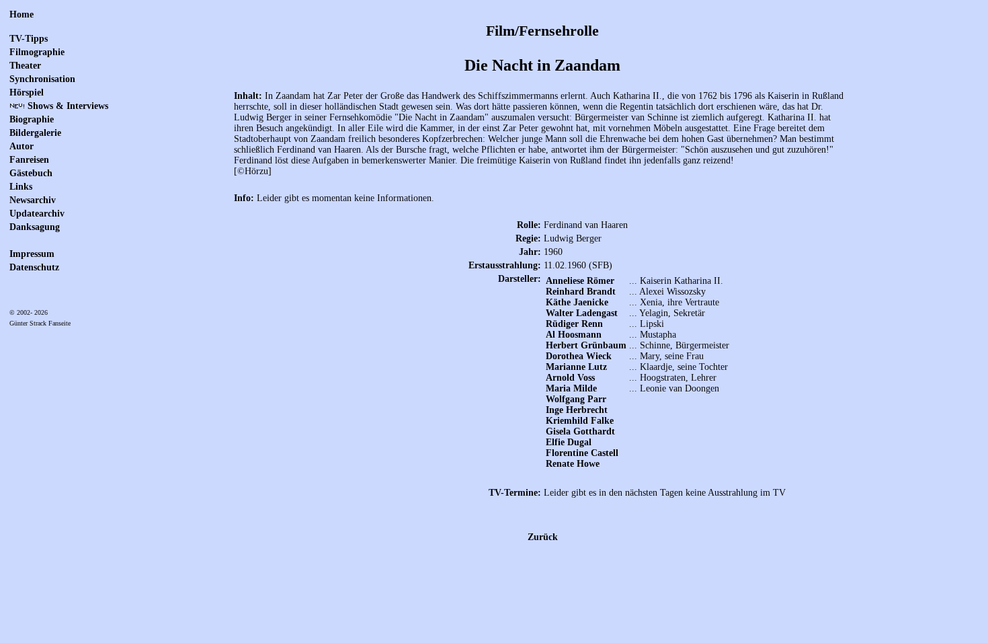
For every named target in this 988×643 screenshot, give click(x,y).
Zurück (543, 537)
